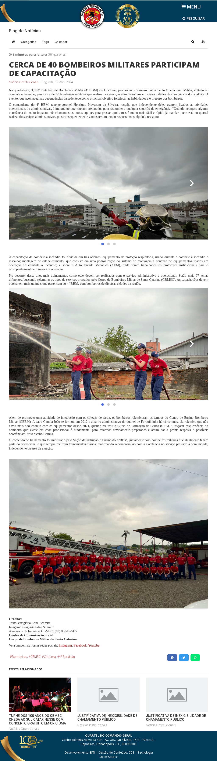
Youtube (93, 645)
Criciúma (50, 657)
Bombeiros (19, 657)
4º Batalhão (67, 657)
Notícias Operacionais (24, 729)
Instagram (65, 645)
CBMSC (35, 657)
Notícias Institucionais (24, 82)
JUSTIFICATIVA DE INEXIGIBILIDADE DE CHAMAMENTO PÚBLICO (107, 718)
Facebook (80, 645)
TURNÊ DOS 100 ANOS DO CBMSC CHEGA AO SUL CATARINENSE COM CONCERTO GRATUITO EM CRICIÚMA (37, 719)
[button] (193, 42)
